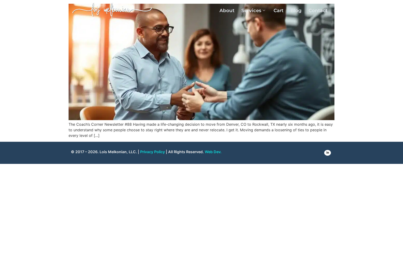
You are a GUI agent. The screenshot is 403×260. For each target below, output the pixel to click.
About (226, 10)
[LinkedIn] (327, 153)
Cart (278, 10)
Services (251, 10)
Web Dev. (213, 151)
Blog (296, 10)
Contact (318, 10)
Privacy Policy (152, 151)
